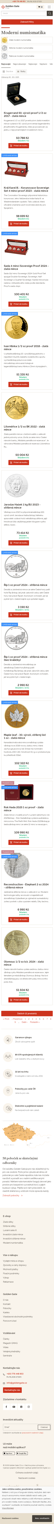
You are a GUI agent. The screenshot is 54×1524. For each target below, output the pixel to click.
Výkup (6, 1277)
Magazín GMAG (10, 1343)
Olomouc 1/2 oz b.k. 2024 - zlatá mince (24, 963)
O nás (5, 1300)
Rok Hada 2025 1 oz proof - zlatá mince (24, 809)
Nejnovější (6, 64)
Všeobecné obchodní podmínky (18, 1316)
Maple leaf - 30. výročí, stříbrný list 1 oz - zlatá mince (25, 736)
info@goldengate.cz (17, 1383)
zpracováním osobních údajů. (33, 1433)
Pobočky (7, 1308)
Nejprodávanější (19, 64)
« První (6, 1019)
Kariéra (6, 1312)
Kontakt (6, 1304)
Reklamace (8, 1282)
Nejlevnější (33, 64)
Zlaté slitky (8, 1222)
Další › (25, 1022)
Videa (5, 1347)
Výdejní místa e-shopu (13, 1261)
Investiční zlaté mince (13, 1234)
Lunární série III (10, 1230)
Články (6, 1339)
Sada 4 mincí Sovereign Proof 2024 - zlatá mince (26, 267)
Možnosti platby (10, 1269)
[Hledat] (50, 13)
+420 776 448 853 (18, 1)
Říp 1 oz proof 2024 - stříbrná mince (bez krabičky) (25, 658)
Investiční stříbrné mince (14, 1238)
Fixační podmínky (11, 1273)
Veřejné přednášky (11, 1351)
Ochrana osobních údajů (27, 1472)
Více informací (8, 1508)
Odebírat (44, 1427)
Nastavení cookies (10, 1518)
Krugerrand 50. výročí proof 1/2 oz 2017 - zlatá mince (25, 114)
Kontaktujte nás (12, 1390)
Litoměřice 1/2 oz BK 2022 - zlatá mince (24, 428)
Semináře (7, 1355)
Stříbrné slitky (9, 1226)
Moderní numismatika (13, 1243)
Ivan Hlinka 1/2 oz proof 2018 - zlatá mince (26, 348)
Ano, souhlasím (42, 1518)
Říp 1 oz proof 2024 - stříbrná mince (25, 585)
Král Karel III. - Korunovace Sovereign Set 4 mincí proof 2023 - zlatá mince (26, 189)
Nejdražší (43, 64)
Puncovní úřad (9, 1321)
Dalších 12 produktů (27, 1013)
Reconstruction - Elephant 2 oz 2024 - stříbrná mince (26, 886)
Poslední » (35, 1022)
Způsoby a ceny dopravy (14, 1265)
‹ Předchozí (17, 1019)
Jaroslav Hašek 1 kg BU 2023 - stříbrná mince (22, 506)
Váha (51, 64)
